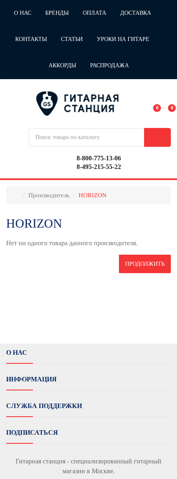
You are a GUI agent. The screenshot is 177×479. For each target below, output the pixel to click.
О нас (22, 13)
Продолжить (145, 264)
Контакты (31, 39)
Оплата (94, 13)
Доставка (135, 13)
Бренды (57, 13)
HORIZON (93, 195)
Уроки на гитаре (123, 39)
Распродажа (109, 65)
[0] (151, 103)
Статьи (72, 39)
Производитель (49, 195)
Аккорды (62, 65)
